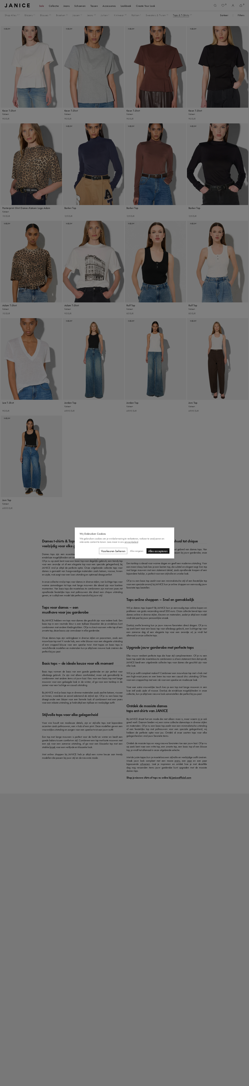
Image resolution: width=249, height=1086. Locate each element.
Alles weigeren (136, 551)
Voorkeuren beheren (113, 551)
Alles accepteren (158, 551)
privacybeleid (131, 541)
